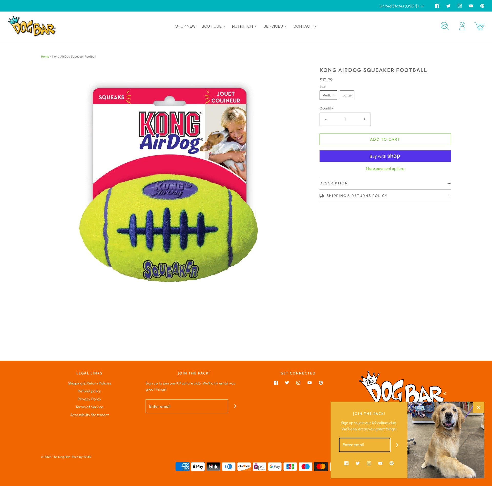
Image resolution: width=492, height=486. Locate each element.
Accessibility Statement (89, 414)
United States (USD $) (399, 5)
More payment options (385, 168)
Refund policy (89, 391)
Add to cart (385, 139)
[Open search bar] (444, 26)
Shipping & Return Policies (89, 383)
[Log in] (462, 26)
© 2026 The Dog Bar (55, 457)
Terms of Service (89, 406)
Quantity (326, 108)
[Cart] (479, 26)
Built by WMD (81, 457)
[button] (385, 183)
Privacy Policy (89, 398)
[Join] (235, 406)
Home (45, 56)
